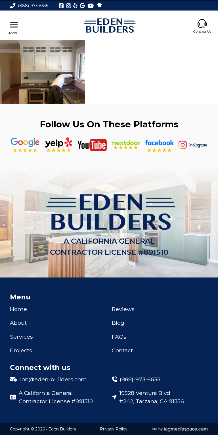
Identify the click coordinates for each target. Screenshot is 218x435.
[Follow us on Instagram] (193, 145)
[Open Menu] (14, 25)
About (18, 322)
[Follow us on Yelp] (59, 145)
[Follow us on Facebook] (159, 145)
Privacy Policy (113, 429)
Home (18, 309)
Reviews (123, 309)
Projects (21, 350)
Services (21, 336)
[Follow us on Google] (25, 145)
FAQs (119, 336)
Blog (118, 322)
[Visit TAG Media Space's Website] (179, 429)
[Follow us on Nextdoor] (92, 145)
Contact (122, 350)
